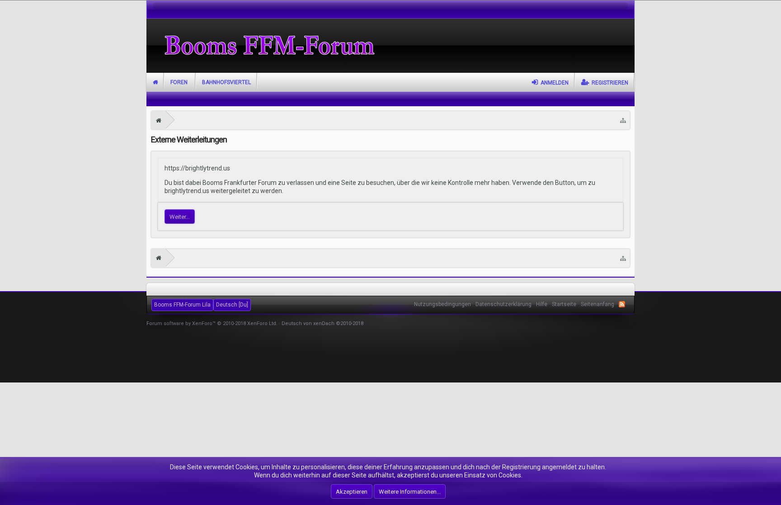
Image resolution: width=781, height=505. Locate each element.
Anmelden (555, 83)
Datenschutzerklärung (503, 304)
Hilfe (541, 304)
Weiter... (179, 216)
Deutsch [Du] (232, 305)
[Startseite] (158, 120)
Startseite (155, 82)
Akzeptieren (351, 491)
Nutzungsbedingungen (442, 304)
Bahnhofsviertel (226, 82)
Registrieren (610, 83)
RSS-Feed (622, 304)
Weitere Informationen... (410, 491)
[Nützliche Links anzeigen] (623, 120)
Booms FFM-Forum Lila (182, 305)
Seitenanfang (597, 304)
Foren (179, 82)
